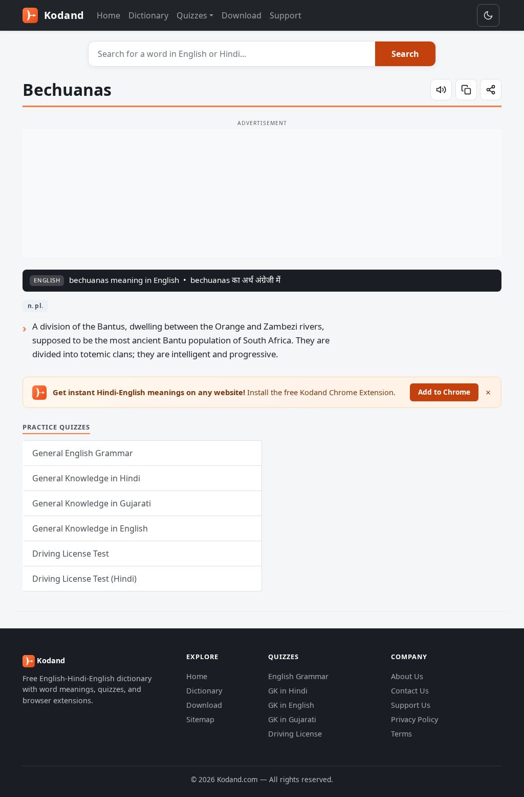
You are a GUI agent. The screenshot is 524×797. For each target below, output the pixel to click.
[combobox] (232, 54)
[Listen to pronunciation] (441, 89)
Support (285, 15)
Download (241, 15)
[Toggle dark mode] (488, 15)
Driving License (295, 734)
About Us (407, 676)
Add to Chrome (444, 392)
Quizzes (192, 15)
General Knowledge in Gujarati (91, 503)
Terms (401, 734)
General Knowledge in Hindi (86, 478)
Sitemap (200, 719)
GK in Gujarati (292, 719)
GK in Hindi (288, 691)
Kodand (62, 15)
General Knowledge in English (90, 528)
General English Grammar (82, 453)
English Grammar (298, 676)
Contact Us (410, 691)
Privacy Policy (414, 719)
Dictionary (148, 15)
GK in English (291, 705)
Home (108, 15)
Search (405, 53)
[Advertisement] (262, 193)
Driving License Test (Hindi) (84, 578)
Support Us (410, 705)
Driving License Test (70, 553)
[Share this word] (490, 89)
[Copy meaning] (466, 89)
